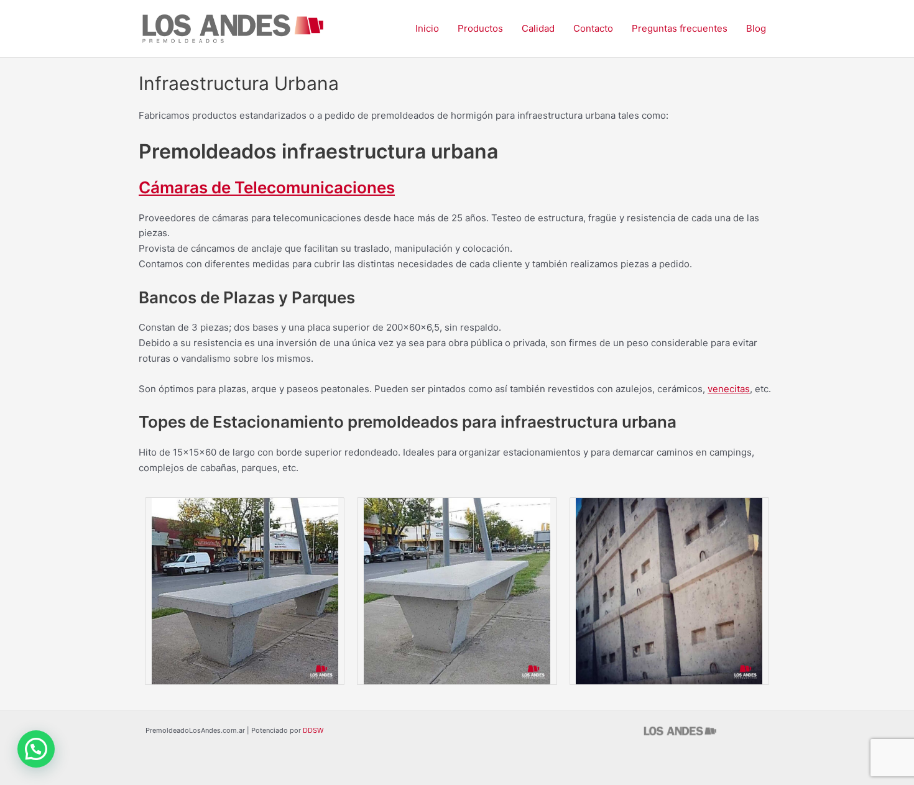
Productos (480, 28)
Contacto (593, 28)
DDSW (313, 730)
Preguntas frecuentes (679, 28)
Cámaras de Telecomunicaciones (267, 187)
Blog (756, 28)
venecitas (729, 389)
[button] (36, 749)
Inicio (427, 28)
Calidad (538, 28)
